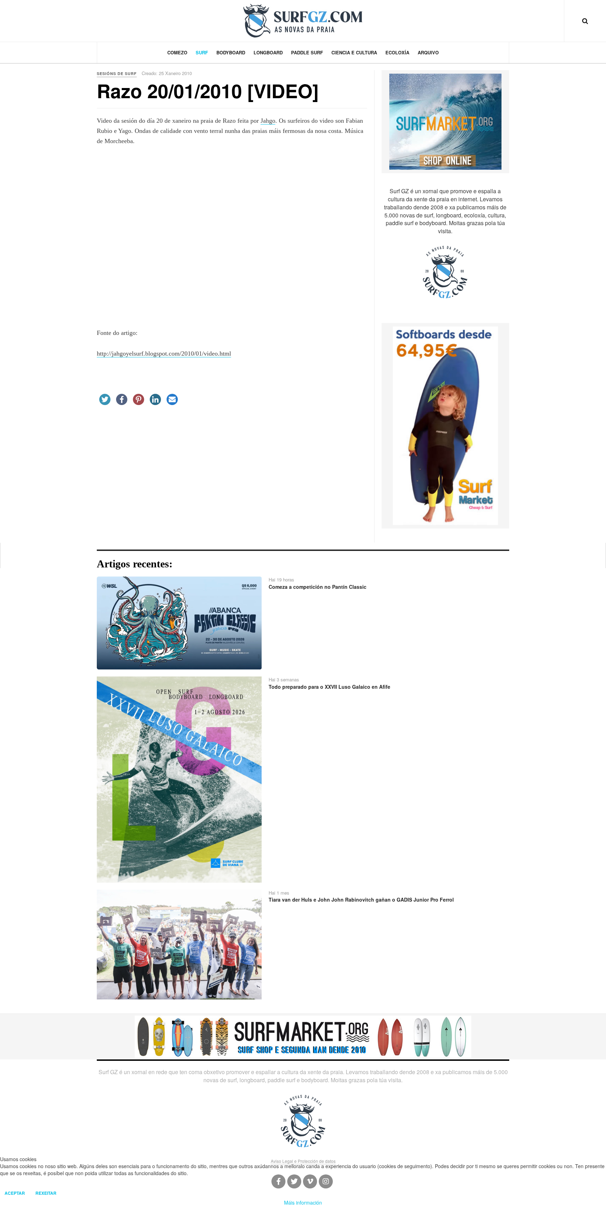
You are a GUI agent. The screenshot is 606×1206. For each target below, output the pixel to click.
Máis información (303, 1202)
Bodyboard (230, 52)
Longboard (268, 52)
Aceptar (15, 1193)
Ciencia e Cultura (354, 52)
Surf (202, 52)
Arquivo (428, 52)
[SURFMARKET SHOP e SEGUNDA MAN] (303, 1035)
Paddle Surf (307, 52)
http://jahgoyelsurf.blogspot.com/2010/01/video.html (164, 353)
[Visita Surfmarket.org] (445, 120)
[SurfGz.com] (303, 21)
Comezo (177, 52)
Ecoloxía (397, 52)
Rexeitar (45, 1193)
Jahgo (268, 120)
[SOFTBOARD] (445, 425)
